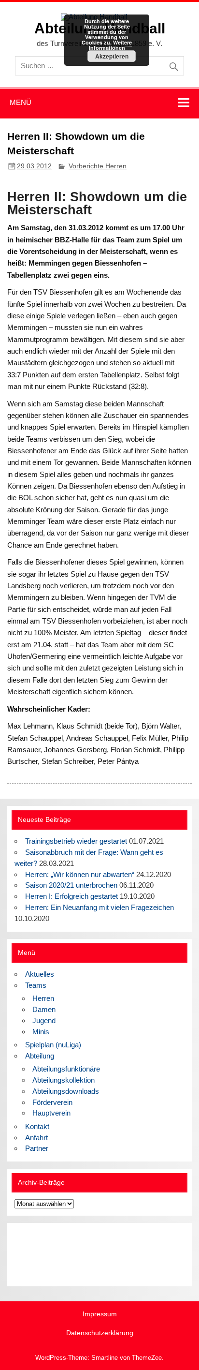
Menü (20, 102)
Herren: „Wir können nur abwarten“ (79, 874)
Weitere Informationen (110, 45)
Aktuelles (39, 974)
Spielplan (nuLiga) (53, 1045)
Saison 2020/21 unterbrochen (71, 885)
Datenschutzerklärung (99, 1333)
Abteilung (39, 1056)
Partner (36, 1148)
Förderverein (52, 1102)
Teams (35, 985)
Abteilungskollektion (63, 1080)
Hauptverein (51, 1113)
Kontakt (37, 1126)
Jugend (44, 1020)
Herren (43, 998)
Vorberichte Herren (98, 166)
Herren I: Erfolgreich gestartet (71, 896)
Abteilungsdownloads (65, 1091)
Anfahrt (36, 1137)
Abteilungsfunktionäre (66, 1069)
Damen (44, 1009)
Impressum (100, 1314)
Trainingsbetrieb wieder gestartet (76, 841)
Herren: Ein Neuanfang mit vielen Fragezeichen (99, 907)
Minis (40, 1032)
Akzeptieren (111, 56)
